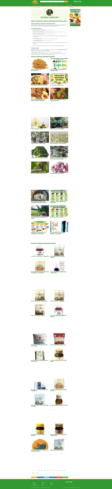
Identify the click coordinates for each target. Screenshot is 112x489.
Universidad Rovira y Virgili (61, 31)
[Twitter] (68, 482)
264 (56, 470)
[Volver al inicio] (33, 5)
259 (41, 470)
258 (38, 470)
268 (32, 473)
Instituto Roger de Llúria (48, 40)
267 (64, 470)
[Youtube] (67, 482)
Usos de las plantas (38, 5)
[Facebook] (65, 482)
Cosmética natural (35, 485)
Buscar (66, 1)
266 (62, 470)
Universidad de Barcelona (35, 26)
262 (50, 470)
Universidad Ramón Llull (50, 29)
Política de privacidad (72, 487)
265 (59, 470)
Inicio (31, 7)
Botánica (62, 5)
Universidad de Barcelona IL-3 (50, 33)
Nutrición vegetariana (48, 5)
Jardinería (56, 5)
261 (47, 470)
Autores (34, 7)
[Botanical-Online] (35, 2)
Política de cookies (78, 487)
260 (44, 470)
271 (37, 473)
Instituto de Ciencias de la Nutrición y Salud (50, 38)
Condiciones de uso (66, 487)
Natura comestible (43, 49)
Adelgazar (34, 484)
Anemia (42, 484)
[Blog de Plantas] (71, 482)
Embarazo (42, 485)
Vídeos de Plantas (68, 5)
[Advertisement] (49, 110)
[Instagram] (70, 482)
